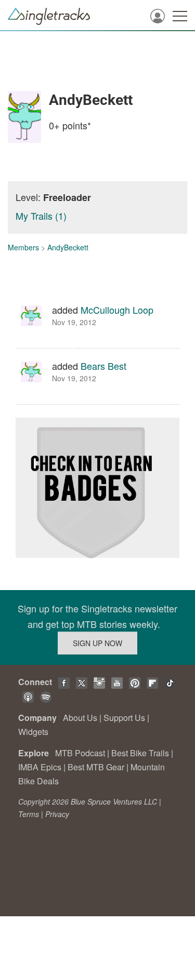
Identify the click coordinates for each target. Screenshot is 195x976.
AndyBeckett (67, 247)
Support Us (124, 718)
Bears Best (103, 365)
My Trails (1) (41, 215)
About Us (80, 718)
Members (23, 247)
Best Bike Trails (140, 753)
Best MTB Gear (96, 767)
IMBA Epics (39, 767)
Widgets (33, 732)
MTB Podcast (80, 753)
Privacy (57, 814)
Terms (28, 814)
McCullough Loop (117, 309)
